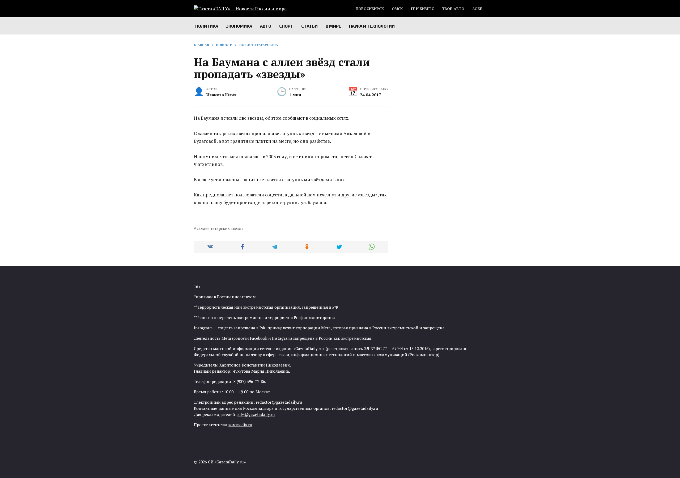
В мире (333, 25)
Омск (397, 8)
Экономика (239, 25)
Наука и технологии (372, 25)
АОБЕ (477, 8)
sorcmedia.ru (240, 424)
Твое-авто (453, 8)
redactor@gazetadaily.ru (279, 402)
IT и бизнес (422, 8)
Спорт (286, 25)
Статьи (309, 25)
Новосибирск (370, 8)
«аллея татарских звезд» (220, 228)
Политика (206, 25)
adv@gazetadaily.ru (256, 414)
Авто (265, 25)
